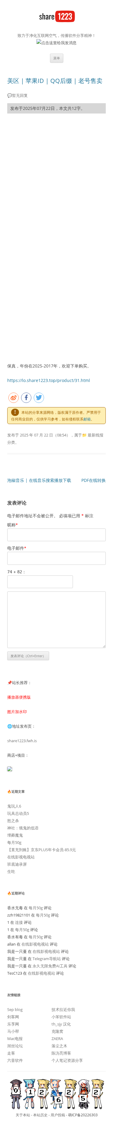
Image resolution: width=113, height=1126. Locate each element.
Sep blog (15, 1009)
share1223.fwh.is (22, 740)
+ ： (16, 571)
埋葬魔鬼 (15, 835)
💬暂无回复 (17, 95)
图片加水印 (17, 711)
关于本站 (23, 1115)
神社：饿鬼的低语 (23, 828)
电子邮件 (16, 548)
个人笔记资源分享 (67, 1060)
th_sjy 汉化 (61, 1024)
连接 (19, 922)
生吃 (11, 871)
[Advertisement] (56, 177)
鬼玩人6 (14, 806)
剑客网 (13, 1016)
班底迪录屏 (17, 864)
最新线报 (95, 435)
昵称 (12, 524)
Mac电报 (15, 1038)
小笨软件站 (61, 1016)
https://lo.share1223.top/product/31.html (48, 380)
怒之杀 (13, 820)
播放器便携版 (19, 697)
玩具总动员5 (18, 813)
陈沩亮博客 (61, 1053)
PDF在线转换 (93, 480)
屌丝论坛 (15, 1046)
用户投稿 (58, 1115)
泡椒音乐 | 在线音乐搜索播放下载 (39, 480)
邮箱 (87, 419)
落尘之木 (59, 1046)
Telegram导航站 (47, 958)
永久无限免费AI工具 (50, 966)
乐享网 (13, 1024)
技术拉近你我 (63, 1009)
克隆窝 (57, 1031)
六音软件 (15, 1060)
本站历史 (40, 1115)
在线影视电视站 (21, 857)
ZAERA (57, 1038)
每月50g (14, 842)
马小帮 (13, 1031)
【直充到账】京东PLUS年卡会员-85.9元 (41, 849)
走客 (11, 1053)
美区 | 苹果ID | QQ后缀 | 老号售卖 (54, 81)
